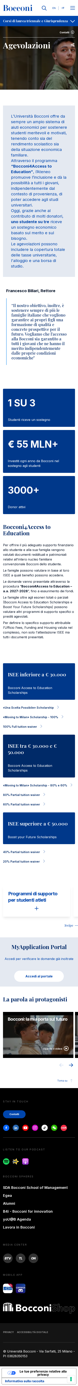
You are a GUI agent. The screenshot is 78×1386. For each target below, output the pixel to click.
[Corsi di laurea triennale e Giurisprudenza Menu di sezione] (72, 21)
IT (63, 8)
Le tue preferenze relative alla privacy (43, 1372)
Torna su (62, 1080)
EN (54, 8)
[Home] (18, 8)
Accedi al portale (39, 976)
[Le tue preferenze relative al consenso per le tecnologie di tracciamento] (71, 1379)
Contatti (64, 32)
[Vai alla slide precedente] (61, 1066)
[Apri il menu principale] (72, 8)
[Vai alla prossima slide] (71, 1066)
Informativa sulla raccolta (24, 1381)
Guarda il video (52, 1048)
